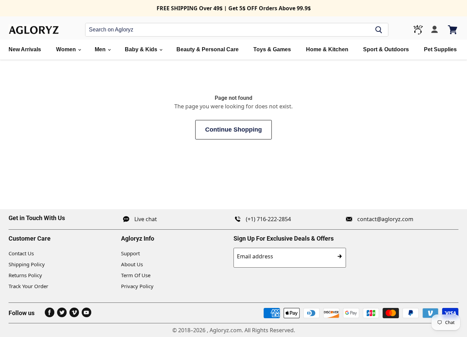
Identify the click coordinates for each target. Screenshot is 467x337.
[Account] (434, 30)
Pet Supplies (440, 49)
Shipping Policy (27, 264)
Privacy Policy (137, 286)
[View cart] (453, 30)
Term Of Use (135, 275)
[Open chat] (418, 30)
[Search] (379, 29)
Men (101, 49)
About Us (132, 264)
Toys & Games (272, 49)
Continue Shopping (233, 129)
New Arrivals (25, 49)
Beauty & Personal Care (207, 49)
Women (66, 49)
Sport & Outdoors (386, 49)
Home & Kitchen (327, 49)
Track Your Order (28, 286)
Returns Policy (25, 275)
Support (130, 253)
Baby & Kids (142, 49)
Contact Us (21, 253)
